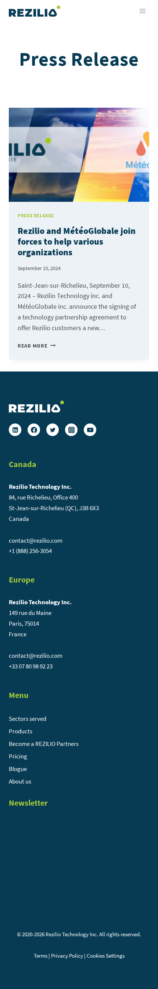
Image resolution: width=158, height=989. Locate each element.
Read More (36, 345)
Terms (40, 955)
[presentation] (79, 155)
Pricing (18, 756)
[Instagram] (71, 429)
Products (20, 731)
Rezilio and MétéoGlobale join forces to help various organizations (77, 241)
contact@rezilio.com (35, 540)
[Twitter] (52, 429)
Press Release (36, 215)
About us (20, 781)
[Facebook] (34, 429)
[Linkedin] (15, 429)
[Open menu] (142, 11)
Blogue (18, 769)
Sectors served (27, 719)
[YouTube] (90, 429)
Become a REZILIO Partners (44, 744)
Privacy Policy (67, 955)
